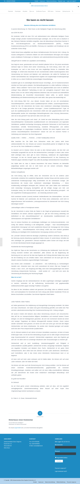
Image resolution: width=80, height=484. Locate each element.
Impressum (42, 1)
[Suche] (72, 11)
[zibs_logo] (40, 5)
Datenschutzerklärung (51, 1)
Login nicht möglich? (71, 1)
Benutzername (59, 444)
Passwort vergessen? (60, 468)
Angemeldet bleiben (61, 457)
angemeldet (17, 427)
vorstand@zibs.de (38, 445)
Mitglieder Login (61, 1)
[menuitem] (36, 1)
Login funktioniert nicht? (61, 471)
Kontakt (36, 1)
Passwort (57, 451)
